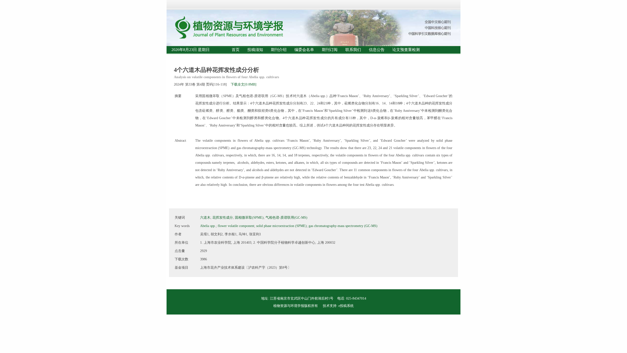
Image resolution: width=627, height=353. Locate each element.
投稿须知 (255, 50)
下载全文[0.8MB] (243, 84)
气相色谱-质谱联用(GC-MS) (286, 217)
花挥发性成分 (222, 217)
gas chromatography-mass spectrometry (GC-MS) (343, 226)
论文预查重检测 (406, 50)
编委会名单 (304, 50)
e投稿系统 (346, 306)
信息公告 (377, 50)
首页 (236, 50)
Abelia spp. (208, 226)
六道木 (205, 217)
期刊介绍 (279, 50)
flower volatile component (236, 226)
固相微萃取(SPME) (249, 217)
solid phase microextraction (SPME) (281, 226)
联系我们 (353, 50)
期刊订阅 (330, 50)
